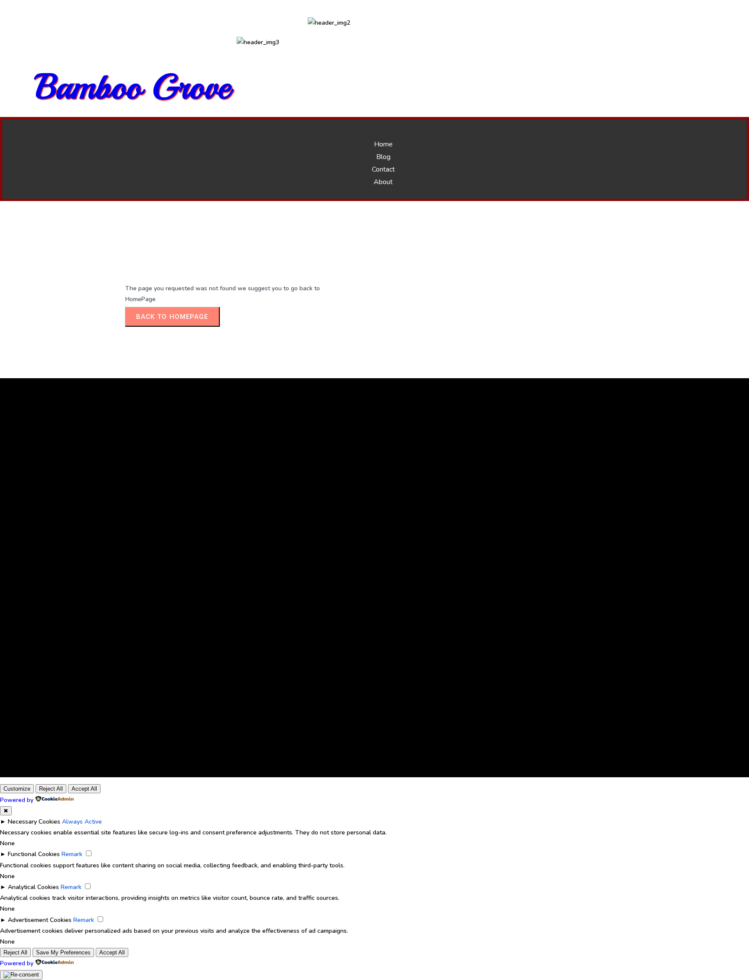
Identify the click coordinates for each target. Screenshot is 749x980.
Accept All (84, 788)
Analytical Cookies (33, 887)
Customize (16, 788)
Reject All (51, 788)
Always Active (82, 822)
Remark (72, 854)
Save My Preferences (63, 952)
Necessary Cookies (34, 822)
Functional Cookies (34, 854)
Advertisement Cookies (40, 920)
